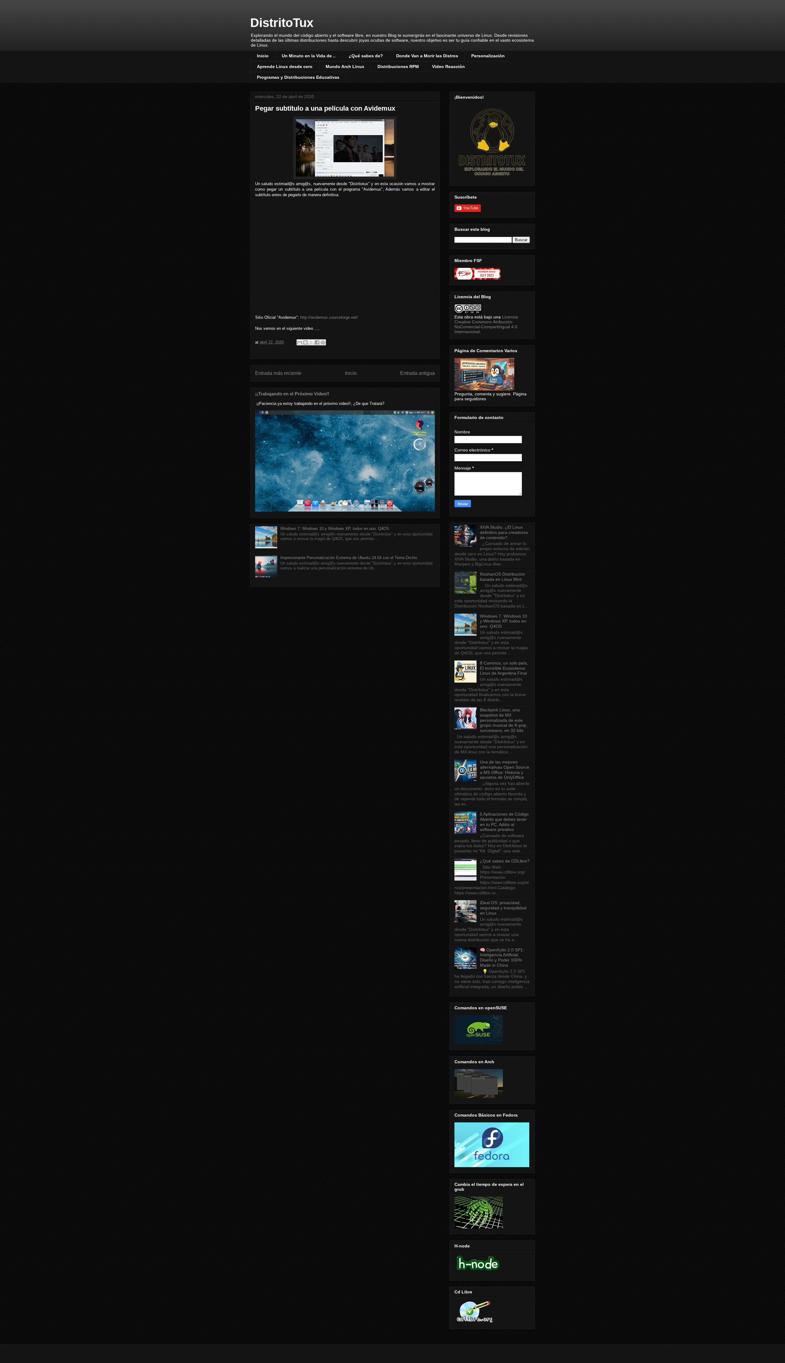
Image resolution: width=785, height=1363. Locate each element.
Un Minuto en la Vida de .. (308, 55)
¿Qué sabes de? (366, 55)
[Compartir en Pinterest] (323, 342)
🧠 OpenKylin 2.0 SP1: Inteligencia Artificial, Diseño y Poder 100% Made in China (502, 957)
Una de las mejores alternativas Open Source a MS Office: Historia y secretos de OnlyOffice (504, 770)
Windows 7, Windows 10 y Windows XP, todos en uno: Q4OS (334, 528)
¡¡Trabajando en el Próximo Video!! (292, 393)
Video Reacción (448, 66)
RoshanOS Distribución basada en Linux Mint (502, 577)
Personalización (488, 55)
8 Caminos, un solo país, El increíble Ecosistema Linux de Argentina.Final (504, 668)
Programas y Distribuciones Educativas (298, 77)
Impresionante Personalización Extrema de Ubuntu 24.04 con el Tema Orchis (348, 557)
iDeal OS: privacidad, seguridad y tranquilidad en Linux (503, 908)
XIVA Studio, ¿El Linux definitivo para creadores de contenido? (504, 532)
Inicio (263, 55)
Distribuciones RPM (398, 66)
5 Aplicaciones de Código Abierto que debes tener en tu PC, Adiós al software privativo (504, 822)
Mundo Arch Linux (345, 66)
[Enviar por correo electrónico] (300, 342)
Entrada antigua (417, 373)
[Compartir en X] (311, 342)
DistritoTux (281, 22)
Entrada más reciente (278, 373)
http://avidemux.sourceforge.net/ (329, 317)
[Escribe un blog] (305, 342)
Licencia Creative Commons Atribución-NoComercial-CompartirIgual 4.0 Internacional (486, 324)
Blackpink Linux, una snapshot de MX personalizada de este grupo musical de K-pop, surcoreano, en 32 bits (503, 720)
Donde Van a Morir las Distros (427, 55)
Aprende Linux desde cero (284, 66)
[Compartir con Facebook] (317, 342)
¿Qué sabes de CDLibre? (505, 861)
